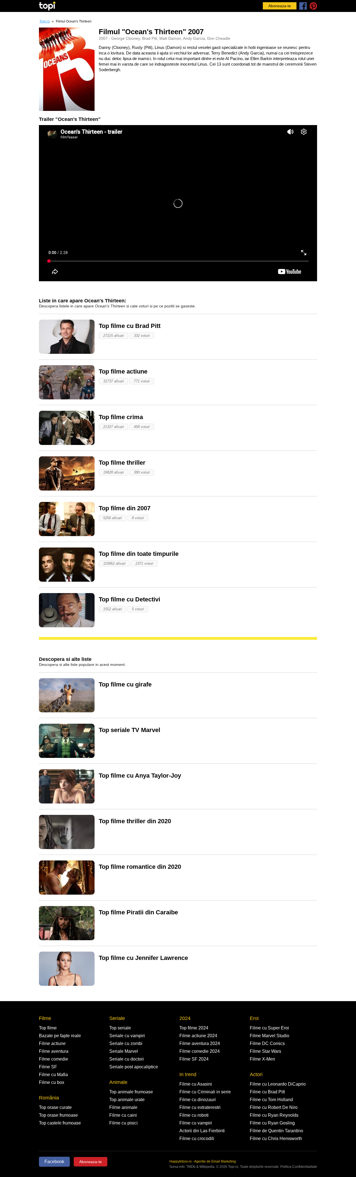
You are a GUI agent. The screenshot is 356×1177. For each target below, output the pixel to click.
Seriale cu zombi (125, 1043)
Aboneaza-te (279, 6)
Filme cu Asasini (195, 1084)
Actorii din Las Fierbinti (202, 1130)
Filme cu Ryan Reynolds (274, 1115)
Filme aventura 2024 (199, 1043)
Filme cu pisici (123, 1123)
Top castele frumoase (60, 1123)
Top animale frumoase (131, 1091)
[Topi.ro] (47, 6)
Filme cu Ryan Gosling (272, 1123)
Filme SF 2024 (194, 1059)
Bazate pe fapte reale (60, 1035)
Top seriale (120, 1028)
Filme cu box (51, 1082)
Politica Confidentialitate (298, 1167)
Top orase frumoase (58, 1115)
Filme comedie (53, 1059)
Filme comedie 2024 (199, 1051)
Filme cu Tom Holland (271, 1099)
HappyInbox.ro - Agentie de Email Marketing (202, 1161)
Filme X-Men (262, 1059)
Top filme (48, 1028)
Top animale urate (127, 1099)
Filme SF (48, 1066)
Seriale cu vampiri (127, 1035)
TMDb (191, 1167)
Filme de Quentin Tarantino (276, 1130)
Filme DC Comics (267, 1043)
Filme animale (123, 1107)
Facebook (54, 1161)
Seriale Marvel (123, 1051)
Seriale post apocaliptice (133, 1066)
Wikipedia (206, 1167)
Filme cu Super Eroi (269, 1028)
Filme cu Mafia (53, 1074)
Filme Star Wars (265, 1051)
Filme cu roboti (194, 1115)
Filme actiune (52, 1043)
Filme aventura (53, 1051)
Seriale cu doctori (126, 1059)
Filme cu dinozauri (197, 1099)
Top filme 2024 (193, 1028)
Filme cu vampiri (195, 1123)
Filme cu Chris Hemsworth (276, 1138)
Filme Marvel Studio (269, 1035)
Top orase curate (55, 1107)
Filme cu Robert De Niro (274, 1107)
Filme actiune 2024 (198, 1035)
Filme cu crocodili (196, 1138)
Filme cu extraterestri (200, 1107)
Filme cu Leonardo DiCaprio (278, 1084)
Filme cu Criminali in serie (205, 1091)
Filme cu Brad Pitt (267, 1091)
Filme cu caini (123, 1115)
